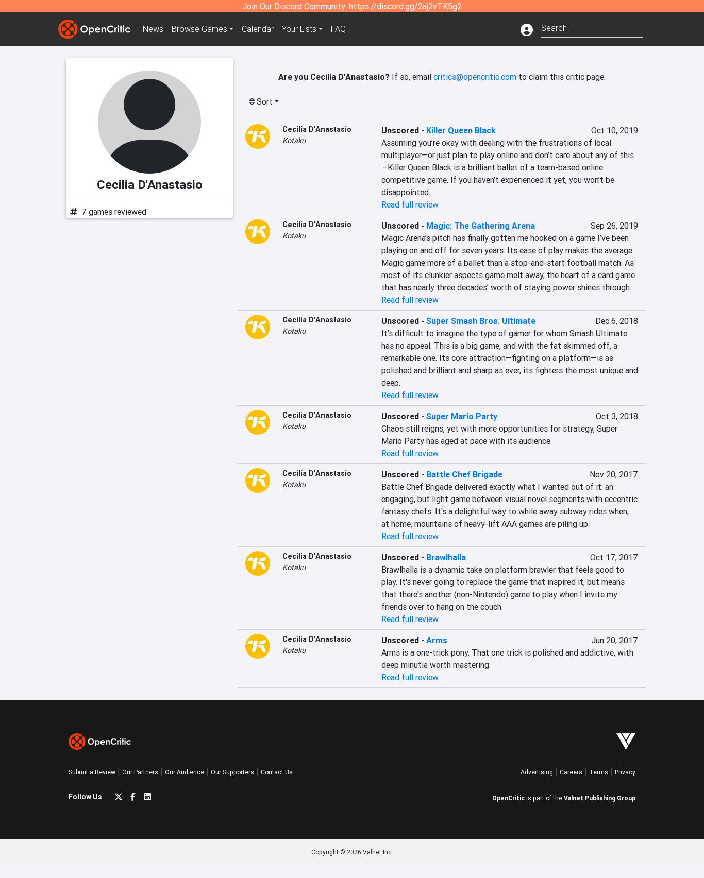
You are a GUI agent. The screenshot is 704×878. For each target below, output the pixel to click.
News (153, 29)
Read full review (410, 204)
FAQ (338, 29)
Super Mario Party (461, 416)
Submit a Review (92, 772)
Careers (571, 772)
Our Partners (140, 772)
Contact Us (277, 772)
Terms (598, 772)
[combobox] (592, 27)
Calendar (258, 29)
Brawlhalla (446, 557)
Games (199, 29)
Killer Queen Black (461, 130)
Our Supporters (232, 772)
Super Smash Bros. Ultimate (480, 321)
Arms (436, 640)
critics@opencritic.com (474, 77)
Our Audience (184, 772)
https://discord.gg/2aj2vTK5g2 (405, 6)
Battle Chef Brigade (464, 474)
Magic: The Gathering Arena (480, 225)
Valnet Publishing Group (599, 798)
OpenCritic (508, 798)
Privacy (625, 772)
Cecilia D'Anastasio (316, 129)
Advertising (537, 772)
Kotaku (294, 140)
